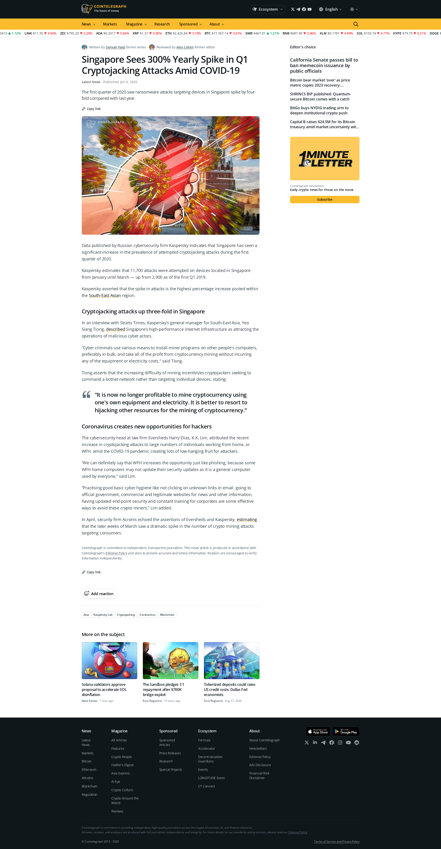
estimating (247, 519)
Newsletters (258, 748)
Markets (110, 24)
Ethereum (89, 769)
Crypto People (121, 757)
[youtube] (348, 743)
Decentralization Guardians (210, 759)
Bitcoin (87, 761)
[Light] (354, 9)
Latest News (91, 82)
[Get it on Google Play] (346, 731)
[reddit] (357, 743)
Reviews (117, 811)
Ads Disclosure (260, 765)
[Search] (355, 24)
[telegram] (323, 743)
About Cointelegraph (264, 740)
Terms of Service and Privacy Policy (337, 841)
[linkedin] (315, 743)
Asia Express (120, 773)
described (115, 329)
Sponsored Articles (167, 742)
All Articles (119, 740)
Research (162, 24)
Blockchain (90, 786)
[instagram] (340, 743)
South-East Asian (105, 295)
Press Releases (170, 753)
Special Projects (170, 769)
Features (117, 748)
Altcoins (87, 778)
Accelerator (206, 748)
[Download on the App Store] (318, 731)
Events (203, 769)
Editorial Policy (116, 553)
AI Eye (115, 781)
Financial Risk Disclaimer (259, 775)
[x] (307, 743)
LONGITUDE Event (211, 778)
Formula (204, 740)
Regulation (90, 794)
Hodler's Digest (122, 765)
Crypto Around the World (125, 800)
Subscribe (324, 199)
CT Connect (206, 786)
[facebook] (332, 743)
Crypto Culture (122, 790)
